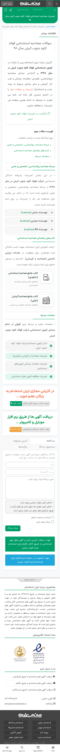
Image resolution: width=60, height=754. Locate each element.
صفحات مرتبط (42, 156)
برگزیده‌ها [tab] (23, 447)
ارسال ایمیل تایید (43, 522)
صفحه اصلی (50, 26)
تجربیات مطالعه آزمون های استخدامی (29, 376)
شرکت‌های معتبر (16, 737)
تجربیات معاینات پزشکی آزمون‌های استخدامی (30, 366)
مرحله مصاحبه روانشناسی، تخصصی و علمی (28, 145)
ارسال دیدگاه (13, 528)
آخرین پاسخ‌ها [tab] (20, 441)
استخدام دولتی (44, 722)
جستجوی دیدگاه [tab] (47, 447)
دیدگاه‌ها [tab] (51, 441)
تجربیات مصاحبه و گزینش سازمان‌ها (30, 356)
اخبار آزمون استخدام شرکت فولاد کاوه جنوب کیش (29, 346)
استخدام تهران (44, 727)
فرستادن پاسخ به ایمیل (40, 517)
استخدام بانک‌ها (16, 722)
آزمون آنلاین (15, 732)
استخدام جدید (44, 737)
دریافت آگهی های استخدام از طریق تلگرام (34, 683)
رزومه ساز (44, 732)
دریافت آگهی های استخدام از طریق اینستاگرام (33, 689)
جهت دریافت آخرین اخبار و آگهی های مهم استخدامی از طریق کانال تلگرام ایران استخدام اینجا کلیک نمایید (30, 544)
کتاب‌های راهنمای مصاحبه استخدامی (31, 150)
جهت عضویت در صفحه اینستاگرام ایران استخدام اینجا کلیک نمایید (30, 560)
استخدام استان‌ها (15, 727)
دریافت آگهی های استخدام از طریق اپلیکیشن (33, 676)
